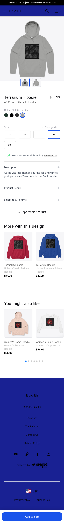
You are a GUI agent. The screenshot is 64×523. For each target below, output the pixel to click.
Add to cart (32, 517)
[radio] (10, 134)
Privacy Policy (22, 499)
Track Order (32, 426)
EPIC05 (22, 2)
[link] (18, 246)
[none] (49, 127)
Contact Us (32, 434)
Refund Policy (32, 443)
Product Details (13, 188)
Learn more (50, 155)
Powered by (23, 465)
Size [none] (6, 127)
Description (10, 167)
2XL (10, 145)
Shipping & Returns (15, 199)
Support (32, 418)
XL (54, 134)
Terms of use (42, 499)
